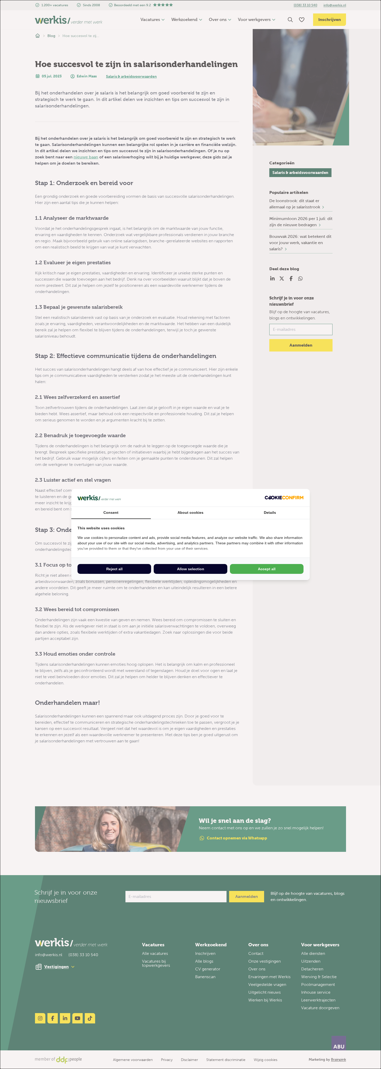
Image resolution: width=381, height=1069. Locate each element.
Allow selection (190, 569)
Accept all (267, 569)
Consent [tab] (110, 512)
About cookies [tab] (190, 512)
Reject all (114, 569)
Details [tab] (270, 512)
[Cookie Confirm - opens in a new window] (284, 498)
